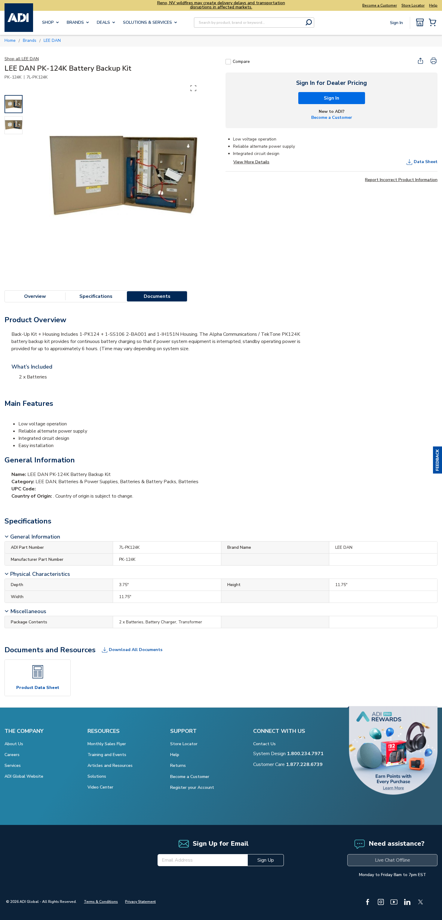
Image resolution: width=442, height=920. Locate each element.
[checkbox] (228, 61)
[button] (437, 460)
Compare (241, 61)
